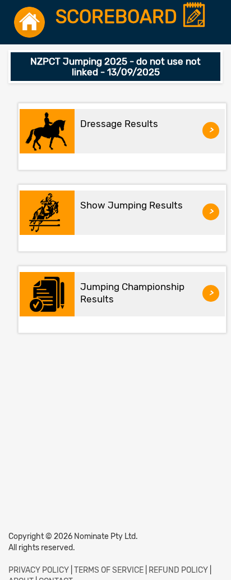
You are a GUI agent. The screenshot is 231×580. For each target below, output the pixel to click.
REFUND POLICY (178, 570)
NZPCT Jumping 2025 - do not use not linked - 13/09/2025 (115, 67)
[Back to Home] (29, 22)
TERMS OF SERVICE (109, 570)
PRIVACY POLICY (38, 570)
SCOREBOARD (119, 17)
